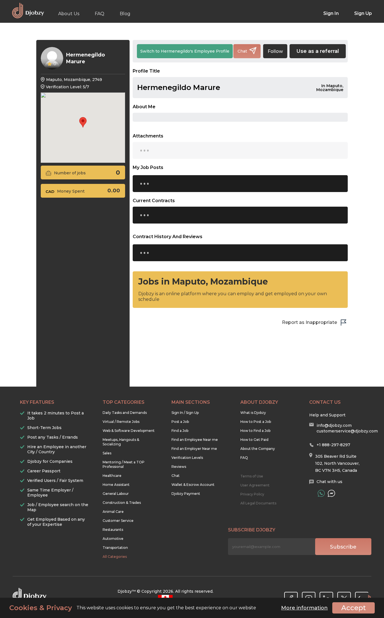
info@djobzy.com (334, 425)
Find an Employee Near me (194, 439)
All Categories (115, 556)
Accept (353, 608)
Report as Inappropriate (309, 322)
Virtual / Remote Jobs (121, 421)
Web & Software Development (129, 430)
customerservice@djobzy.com (347, 431)
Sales (107, 453)
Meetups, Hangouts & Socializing (121, 441)
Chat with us (329, 482)
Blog (125, 13)
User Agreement (255, 485)
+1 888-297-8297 (333, 445)
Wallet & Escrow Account (192, 484)
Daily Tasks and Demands (125, 413)
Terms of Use (251, 476)
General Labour (116, 493)
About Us (68, 13)
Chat (175, 475)
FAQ (99, 13)
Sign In (331, 13)
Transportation (115, 547)
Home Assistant (116, 484)
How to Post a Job (255, 421)
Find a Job (179, 430)
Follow (275, 51)
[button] (83, 122)
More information (304, 608)
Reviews (178, 466)
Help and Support (327, 415)
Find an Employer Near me (194, 448)
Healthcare (112, 475)
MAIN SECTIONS (190, 402)
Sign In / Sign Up (185, 413)
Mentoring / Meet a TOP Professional (123, 464)
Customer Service (118, 520)
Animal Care (113, 511)
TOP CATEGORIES (123, 402)
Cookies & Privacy (40, 608)
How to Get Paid (254, 439)
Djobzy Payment (185, 493)
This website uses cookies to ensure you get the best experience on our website (132, 608)
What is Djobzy (253, 413)
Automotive (113, 538)
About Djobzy (259, 402)
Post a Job (180, 421)
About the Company (257, 448)
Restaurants (113, 529)
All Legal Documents (258, 503)
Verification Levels (187, 457)
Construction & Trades (122, 502)
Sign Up (363, 13)
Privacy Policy (252, 494)
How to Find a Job (255, 430)
